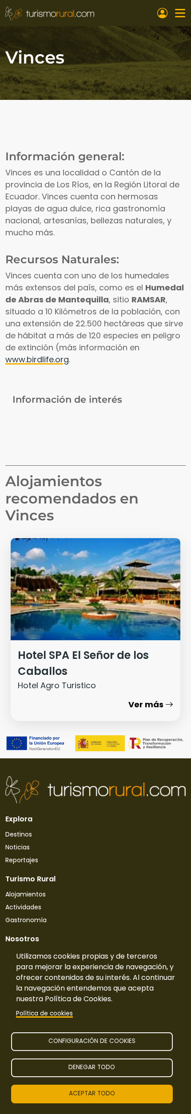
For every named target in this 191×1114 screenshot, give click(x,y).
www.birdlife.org (37, 359)
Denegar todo (91, 1067)
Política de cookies (44, 1013)
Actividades (23, 907)
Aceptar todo (92, 1093)
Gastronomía (26, 920)
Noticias (17, 847)
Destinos (18, 834)
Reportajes (21, 860)
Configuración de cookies (91, 1041)
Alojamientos (25, 894)
